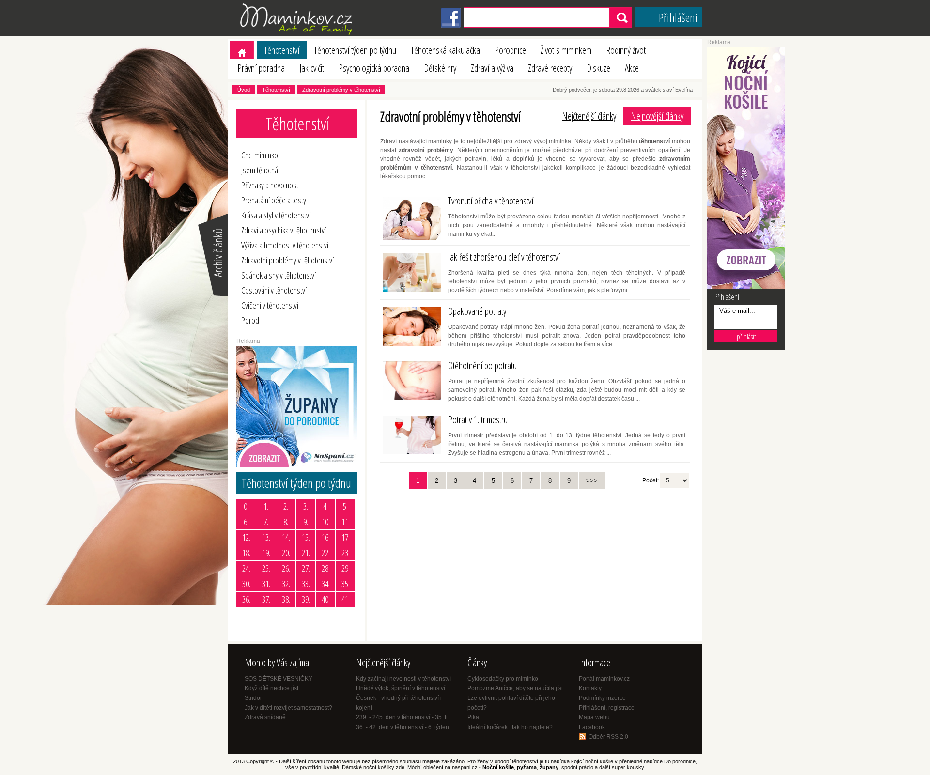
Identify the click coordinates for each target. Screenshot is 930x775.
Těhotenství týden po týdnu (355, 50)
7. (266, 521)
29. (345, 568)
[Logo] (297, 34)
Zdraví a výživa (492, 68)
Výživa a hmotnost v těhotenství (284, 245)
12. (246, 537)
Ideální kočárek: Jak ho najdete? (510, 727)
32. (286, 583)
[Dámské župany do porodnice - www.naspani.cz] (296, 465)
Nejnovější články (657, 116)
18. (246, 552)
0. (246, 506)
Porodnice (510, 50)
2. (285, 506)
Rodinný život (626, 50)
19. (266, 552)
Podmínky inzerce (602, 698)
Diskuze (598, 68)
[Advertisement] (453, 561)
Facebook (592, 727)
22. (326, 552)
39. (306, 599)
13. (266, 537)
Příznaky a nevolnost (269, 185)
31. (266, 583)
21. (306, 552)
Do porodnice (680, 761)
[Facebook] (451, 25)
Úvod (243, 90)
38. (286, 599)
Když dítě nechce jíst (271, 688)
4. (325, 506)
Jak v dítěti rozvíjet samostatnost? (288, 707)
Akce (632, 68)
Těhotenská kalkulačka (445, 50)
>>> (592, 480)
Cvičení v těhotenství (269, 305)
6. (246, 521)
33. (306, 583)
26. (286, 568)
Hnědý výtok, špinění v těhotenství (400, 688)
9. (305, 521)
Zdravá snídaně (265, 717)
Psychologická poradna (374, 68)
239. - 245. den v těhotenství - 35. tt (402, 717)
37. (266, 599)
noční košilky (378, 767)
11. (345, 521)
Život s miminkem (566, 50)
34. (326, 583)
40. (326, 599)
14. (286, 537)
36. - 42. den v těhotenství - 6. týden (402, 727)
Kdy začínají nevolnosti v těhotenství (403, 678)
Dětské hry (440, 68)
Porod (250, 320)
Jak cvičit (311, 68)
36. (246, 599)
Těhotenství (281, 50)
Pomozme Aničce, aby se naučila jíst (515, 688)
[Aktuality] (212, 295)
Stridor (253, 698)
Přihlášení (678, 17)
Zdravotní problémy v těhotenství (341, 90)
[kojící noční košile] (746, 287)
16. (326, 537)
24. (246, 568)
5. (345, 506)
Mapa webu (594, 717)
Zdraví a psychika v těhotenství (283, 230)
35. (345, 583)
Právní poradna (261, 68)
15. (306, 537)
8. (285, 521)
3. (305, 506)
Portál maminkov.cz (604, 678)
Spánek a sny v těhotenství (278, 275)
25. (266, 568)
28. (326, 568)
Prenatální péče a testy (273, 200)
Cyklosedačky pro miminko (502, 678)
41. (345, 599)
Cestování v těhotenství (274, 290)
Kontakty (590, 688)
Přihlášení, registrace (607, 707)
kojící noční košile (592, 761)
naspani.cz (465, 767)
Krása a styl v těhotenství (275, 215)
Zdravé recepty (550, 68)
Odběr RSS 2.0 (608, 736)
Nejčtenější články (589, 116)
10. (326, 521)
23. (345, 552)
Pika (473, 717)
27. (306, 568)
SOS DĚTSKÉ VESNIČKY (278, 678)
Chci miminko (259, 155)
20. (286, 552)
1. (266, 506)
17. (345, 537)
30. (246, 583)
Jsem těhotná (259, 170)
